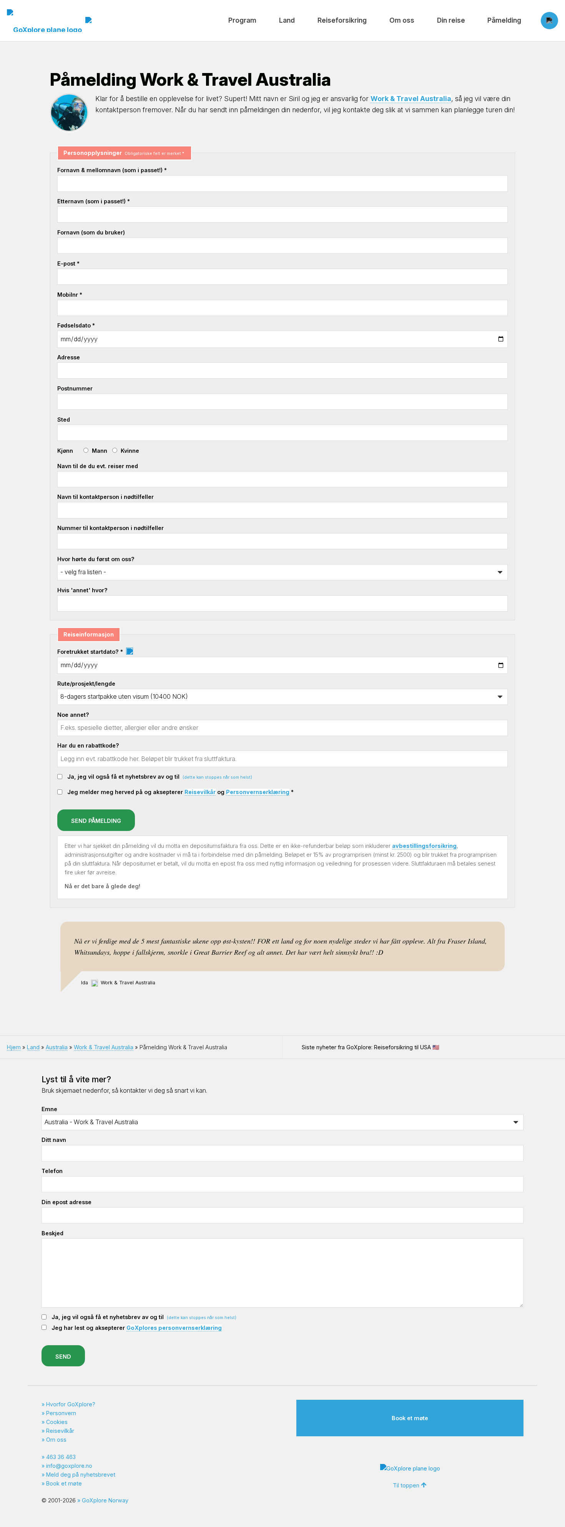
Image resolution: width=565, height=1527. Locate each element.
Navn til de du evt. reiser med (97, 466)
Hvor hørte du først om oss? (96, 559)
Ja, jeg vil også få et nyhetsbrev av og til (159, 776)
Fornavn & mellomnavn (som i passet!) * (112, 170)
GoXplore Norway (105, 1500)
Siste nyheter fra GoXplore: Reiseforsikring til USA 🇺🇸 (370, 1047)
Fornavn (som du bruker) (91, 232)
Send (63, 1356)
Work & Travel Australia (411, 99)
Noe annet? (73, 714)
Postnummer (75, 388)
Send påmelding (96, 821)
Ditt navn (54, 1140)
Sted (63, 419)
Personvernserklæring (257, 792)
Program (242, 20)
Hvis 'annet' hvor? (82, 590)
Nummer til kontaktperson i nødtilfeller (110, 528)
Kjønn (65, 450)
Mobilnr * (69, 294)
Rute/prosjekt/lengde (86, 683)
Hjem (14, 1047)
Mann (99, 450)
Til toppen (406, 1485)
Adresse (68, 357)
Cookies (57, 1422)
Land (287, 20)
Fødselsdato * (76, 325)
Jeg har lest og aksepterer (137, 1327)
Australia (57, 1047)
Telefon (52, 1171)
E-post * (68, 263)
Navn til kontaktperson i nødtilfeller (105, 496)
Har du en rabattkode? (88, 745)
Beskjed (52, 1233)
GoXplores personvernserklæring (174, 1327)
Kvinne (130, 450)
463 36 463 (61, 1457)
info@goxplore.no (69, 1465)
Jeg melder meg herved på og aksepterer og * (180, 792)
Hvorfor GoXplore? (70, 1404)
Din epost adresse (66, 1202)
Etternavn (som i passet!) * (93, 201)
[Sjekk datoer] (129, 651)
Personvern (61, 1413)
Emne (49, 1109)
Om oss (401, 20)
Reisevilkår (200, 792)
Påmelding (504, 20)
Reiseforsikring (342, 20)
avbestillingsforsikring (424, 845)
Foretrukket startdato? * (91, 651)
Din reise (451, 20)
